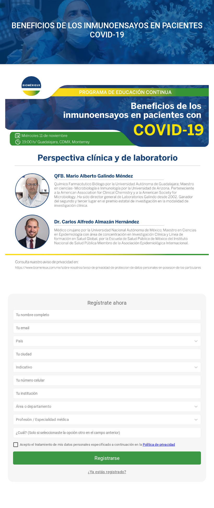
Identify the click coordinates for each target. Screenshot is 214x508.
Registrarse (107, 458)
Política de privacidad (159, 444)
